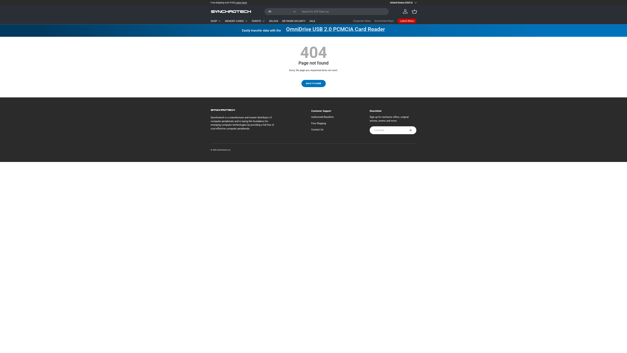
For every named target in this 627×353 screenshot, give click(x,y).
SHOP (214, 21)
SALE (312, 21)
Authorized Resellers (322, 117)
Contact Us (317, 129)
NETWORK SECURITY (293, 21)
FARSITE (256, 21)
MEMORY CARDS (234, 21)
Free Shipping (318, 123)
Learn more (241, 2)
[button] (414, 11)
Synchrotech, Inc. (224, 150)
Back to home (313, 83)
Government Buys (384, 20)
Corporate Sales (362, 20)
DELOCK (273, 21)
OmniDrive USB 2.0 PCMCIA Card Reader (335, 29)
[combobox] (326, 11)
